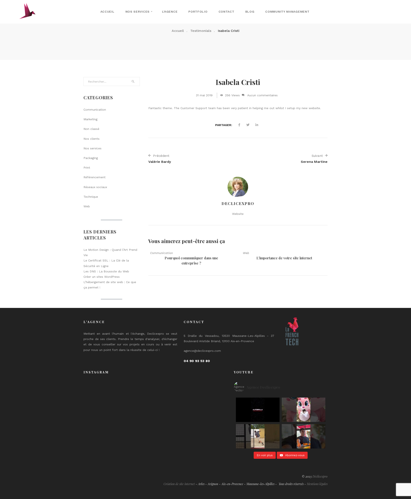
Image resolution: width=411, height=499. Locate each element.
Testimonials (200, 31)
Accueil (107, 11)
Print (86, 167)
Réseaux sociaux (95, 187)
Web (246, 253)
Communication (161, 253)
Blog (250, 11)
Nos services (137, 11)
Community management (287, 11)
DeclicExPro (238, 203)
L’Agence (170, 11)
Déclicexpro (320, 476)
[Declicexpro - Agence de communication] (27, 11)
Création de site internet (179, 484)
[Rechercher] (133, 81)
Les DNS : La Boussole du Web (106, 271)
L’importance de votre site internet (284, 258)
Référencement (94, 177)
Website (238, 213)
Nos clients (91, 138)
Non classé (91, 129)
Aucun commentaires (262, 95)
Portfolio (197, 11)
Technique (90, 196)
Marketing (90, 119)
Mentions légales (317, 484)
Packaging (90, 158)
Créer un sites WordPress (101, 276)
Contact (226, 11)
